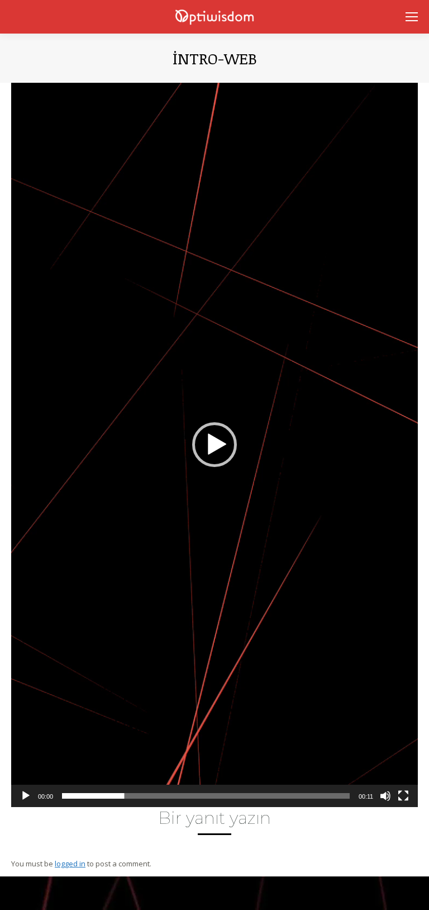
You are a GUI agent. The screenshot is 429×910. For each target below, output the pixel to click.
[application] (214, 445)
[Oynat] (25, 795)
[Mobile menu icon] (412, 17)
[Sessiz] (385, 795)
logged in (70, 864)
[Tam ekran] (403, 795)
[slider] (206, 796)
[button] (214, 444)
